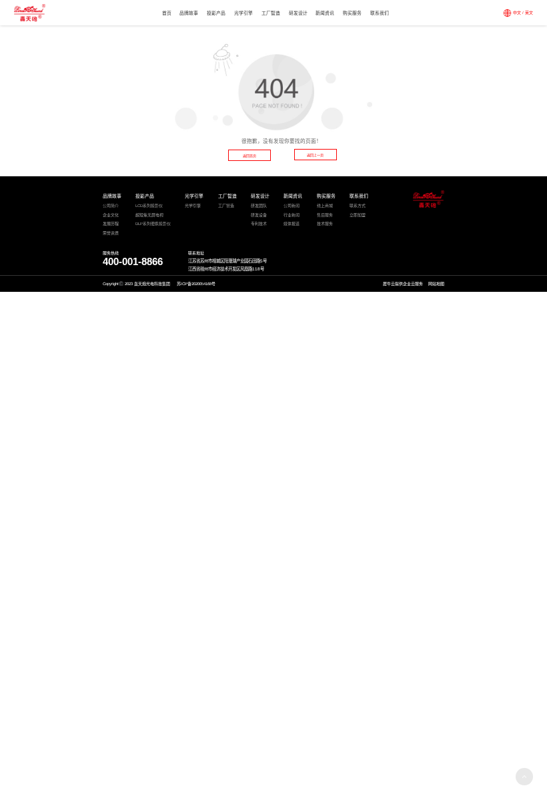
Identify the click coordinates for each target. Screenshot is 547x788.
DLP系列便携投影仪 (153, 224)
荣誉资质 (111, 233)
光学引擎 (243, 13)
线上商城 (325, 206)
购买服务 (352, 13)
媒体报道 (292, 224)
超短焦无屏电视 (149, 215)
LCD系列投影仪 (149, 206)
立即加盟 (358, 215)
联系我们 (379, 13)
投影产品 (216, 13)
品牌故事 (188, 13)
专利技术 (259, 224)
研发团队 (259, 206)
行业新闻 (292, 215)
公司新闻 (292, 206)
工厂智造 (270, 13)
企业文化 (111, 215)
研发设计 (298, 13)
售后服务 (325, 215)
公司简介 (111, 206)
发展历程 (111, 224)
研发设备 (259, 215)
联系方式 (358, 206)
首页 (166, 13)
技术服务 (325, 224)
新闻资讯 (325, 13)
